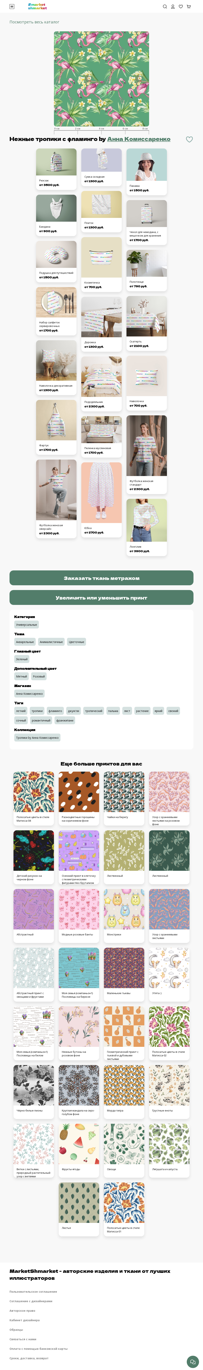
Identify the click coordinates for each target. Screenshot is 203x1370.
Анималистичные (51, 642)
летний (21, 711)
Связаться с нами (23, 1339)
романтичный (41, 720)
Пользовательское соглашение (33, 1291)
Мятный (21, 676)
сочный (21, 720)
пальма (113, 711)
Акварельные (25, 642)
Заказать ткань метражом (102, 577)
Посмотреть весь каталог (34, 22)
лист (127, 711)
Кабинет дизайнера (25, 1320)
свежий (173, 711)
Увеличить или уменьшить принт (101, 597)
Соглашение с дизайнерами (31, 1301)
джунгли (73, 711)
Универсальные (26, 625)
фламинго (55, 711)
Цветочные (76, 642)
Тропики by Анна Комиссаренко (37, 738)
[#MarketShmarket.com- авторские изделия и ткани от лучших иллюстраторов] (37, 6)
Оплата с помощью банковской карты (39, 1349)
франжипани (64, 720)
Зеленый (22, 659)
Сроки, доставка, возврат (29, 1358)
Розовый (39, 676)
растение (142, 711)
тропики (37, 711)
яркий (158, 711)
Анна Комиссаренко (138, 138)
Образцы (16, 1330)
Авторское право (22, 1311)
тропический (93, 711)
